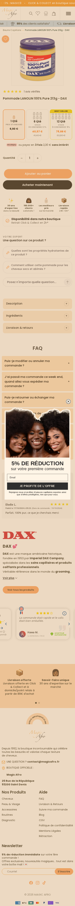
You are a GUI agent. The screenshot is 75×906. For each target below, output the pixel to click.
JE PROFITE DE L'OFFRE (37, 486)
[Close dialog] (68, 401)
